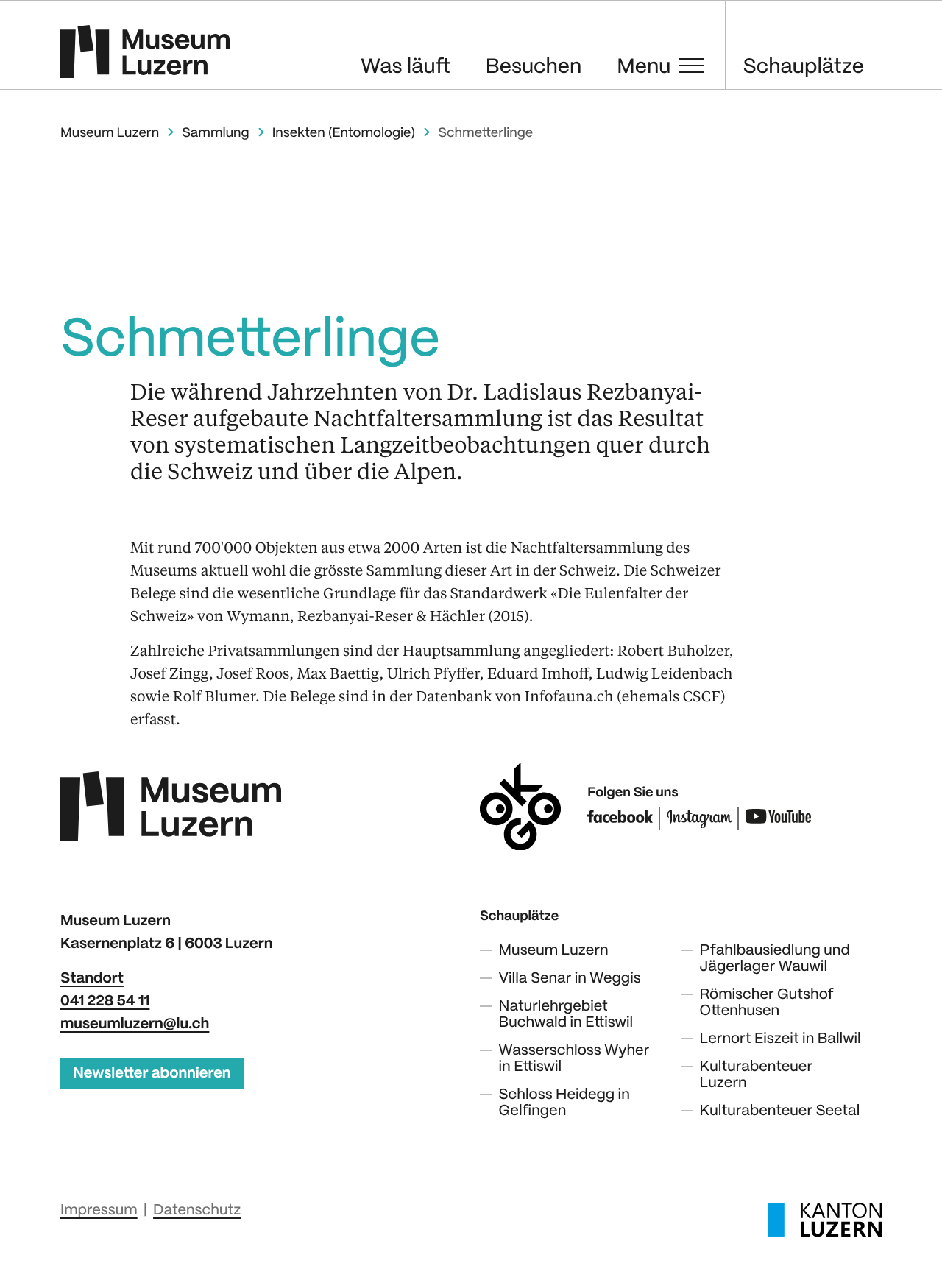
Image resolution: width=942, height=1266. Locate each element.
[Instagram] (699, 818)
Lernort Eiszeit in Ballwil (780, 1039)
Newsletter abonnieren (152, 1074)
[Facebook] (620, 818)
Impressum (99, 1210)
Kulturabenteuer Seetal (780, 1111)
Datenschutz (197, 1210)
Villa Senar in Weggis (570, 979)
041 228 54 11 (104, 1001)
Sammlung (215, 133)
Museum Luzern (109, 133)
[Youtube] (778, 818)
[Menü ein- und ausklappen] (691, 65)
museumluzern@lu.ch (134, 1024)
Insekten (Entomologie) (344, 133)
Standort (92, 979)
